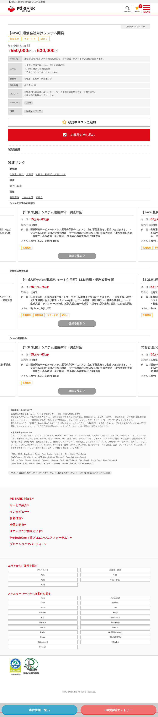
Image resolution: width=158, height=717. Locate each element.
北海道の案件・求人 (66, 473)
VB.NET (42, 612)
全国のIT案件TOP (27, 473)
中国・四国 (115, 580)
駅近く (39, 197)
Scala (42, 637)
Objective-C (43, 642)
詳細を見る (75, 255)
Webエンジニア (33, 111)
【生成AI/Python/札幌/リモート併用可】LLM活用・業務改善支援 (67, 279)
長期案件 (14, 197)
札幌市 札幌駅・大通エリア (51, 174)
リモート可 (27, 197)
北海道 (29, 174)
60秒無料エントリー (118, 710)
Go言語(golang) (115, 632)
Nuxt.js (115, 627)
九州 (43, 584)
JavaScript (115, 598)
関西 (43, 580)
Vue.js (42, 627)
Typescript (115, 617)
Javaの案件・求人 (46, 473)
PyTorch (42, 647)
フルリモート (43, 570)
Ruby (115, 612)
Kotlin (42, 632)
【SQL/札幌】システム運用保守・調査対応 (51, 212)
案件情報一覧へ (39, 710)
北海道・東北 (17, 174)
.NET (42, 608)
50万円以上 (16, 186)
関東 (43, 575)
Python (115, 603)
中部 (115, 575)
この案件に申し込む (81, 134)
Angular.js (115, 622)
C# (115, 608)
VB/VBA (115, 642)
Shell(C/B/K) (115, 637)
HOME (13, 473)
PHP (43, 603)
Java (28, 103)
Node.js (42, 622)
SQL (43, 617)
